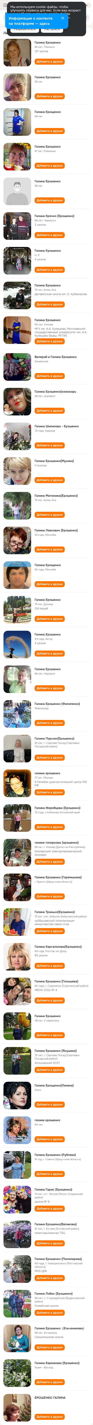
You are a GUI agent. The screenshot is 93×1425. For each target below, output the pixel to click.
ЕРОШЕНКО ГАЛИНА (50, 1398)
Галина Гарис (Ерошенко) (53, 1189)
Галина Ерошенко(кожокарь (55, 391)
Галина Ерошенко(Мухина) (54, 461)
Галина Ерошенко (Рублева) (55, 1155)
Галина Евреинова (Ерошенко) (57, 1363)
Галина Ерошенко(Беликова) (56, 1224)
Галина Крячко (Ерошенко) (54, 216)
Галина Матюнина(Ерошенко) (56, 496)
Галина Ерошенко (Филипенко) (57, 704)
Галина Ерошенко (48, 42)
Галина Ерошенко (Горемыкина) (58, 877)
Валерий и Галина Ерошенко (56, 357)
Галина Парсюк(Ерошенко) (54, 738)
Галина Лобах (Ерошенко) (54, 1293)
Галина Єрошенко (48, 251)
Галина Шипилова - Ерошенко (57, 426)
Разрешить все (25, 29)
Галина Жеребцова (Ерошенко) (57, 808)
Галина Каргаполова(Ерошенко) (58, 947)
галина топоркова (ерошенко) (57, 842)
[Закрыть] (63, 18)
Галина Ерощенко (48, 112)
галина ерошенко (47, 773)
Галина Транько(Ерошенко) (55, 912)
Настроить (52, 29)
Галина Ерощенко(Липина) (54, 1085)
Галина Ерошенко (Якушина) (56, 1051)
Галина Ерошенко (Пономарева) (58, 1259)
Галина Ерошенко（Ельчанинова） (60, 1328)
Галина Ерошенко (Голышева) (56, 981)
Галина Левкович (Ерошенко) (56, 530)
